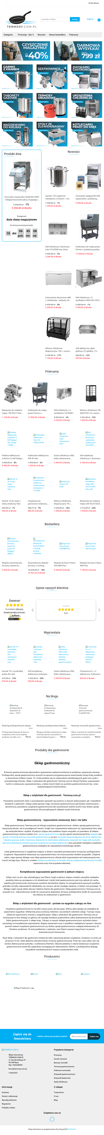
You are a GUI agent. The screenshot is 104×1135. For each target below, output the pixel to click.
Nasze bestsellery (57, 34)
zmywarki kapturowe (66, 837)
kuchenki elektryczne (58, 843)
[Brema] (14, 974)
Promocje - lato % (26, 34)
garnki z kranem (10, 837)
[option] (66, 610)
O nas (56, 1096)
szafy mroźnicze (27, 840)
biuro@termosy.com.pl (18, 1069)
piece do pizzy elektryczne (89, 837)
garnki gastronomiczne (49, 834)
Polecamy (73, 34)
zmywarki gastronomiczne (38, 837)
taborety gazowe (11, 840)
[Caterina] (64, 974)
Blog (56, 1100)
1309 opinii (19, 609)
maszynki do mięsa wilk (80, 840)
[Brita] (39, 974)
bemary (90, 860)
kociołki (98, 860)
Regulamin (6, 1104)
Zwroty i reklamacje (10, 1096)
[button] (64, 1050)
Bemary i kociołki (61, 1063)
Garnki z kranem (60, 1059)
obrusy (70, 860)
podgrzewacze (79, 860)
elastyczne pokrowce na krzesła (51, 860)
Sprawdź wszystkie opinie (14, 612)
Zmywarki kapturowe (62, 1078)
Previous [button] (32, 610)
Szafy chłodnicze (60, 1082)
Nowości (41, 34)
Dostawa (5, 1092)
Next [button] (99, 610)
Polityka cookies (8, 1108)
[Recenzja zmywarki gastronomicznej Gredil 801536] (86, 713)
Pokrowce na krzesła (62, 1070)
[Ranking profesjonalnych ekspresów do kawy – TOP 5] (17, 713)
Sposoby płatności (9, 1100)
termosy (22, 837)
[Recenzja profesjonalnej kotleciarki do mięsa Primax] (52, 713)
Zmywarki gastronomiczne (64, 1074)
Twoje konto (59, 1092)
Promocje (58, 1055)
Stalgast (94, 834)
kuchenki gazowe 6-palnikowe (35, 843)
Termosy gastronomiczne (64, 1066)
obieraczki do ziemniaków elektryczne (52, 840)
